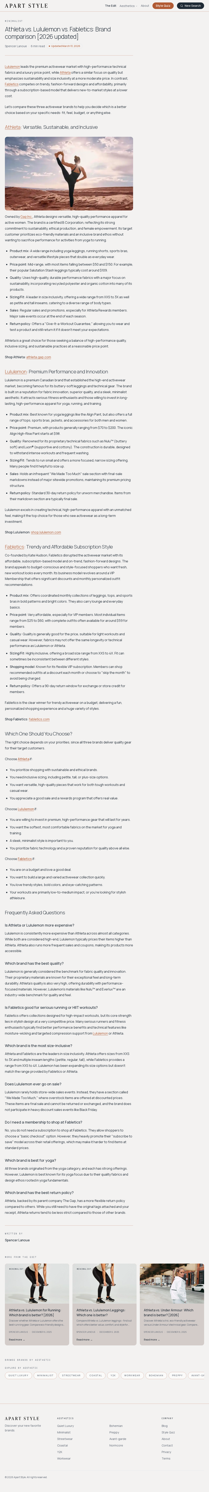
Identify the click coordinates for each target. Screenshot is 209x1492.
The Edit (110, 6)
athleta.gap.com (38, 357)
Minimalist (45, 1375)
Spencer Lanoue (16, 46)
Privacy (166, 1452)
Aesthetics (127, 6)
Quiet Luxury (18, 1375)
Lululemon (12, 66)
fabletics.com (39, 719)
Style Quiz (163, 6)
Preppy (177, 1375)
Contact (167, 1445)
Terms (166, 1458)
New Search (193, 6)
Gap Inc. (26, 216)
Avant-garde (117, 1439)
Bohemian (156, 1375)
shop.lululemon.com (46, 532)
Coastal (95, 1375)
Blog (165, 1426)
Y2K (113, 1375)
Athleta (65, 72)
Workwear (132, 1375)
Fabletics (12, 84)
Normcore (116, 1445)
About (145, 6)
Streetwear (71, 1375)
